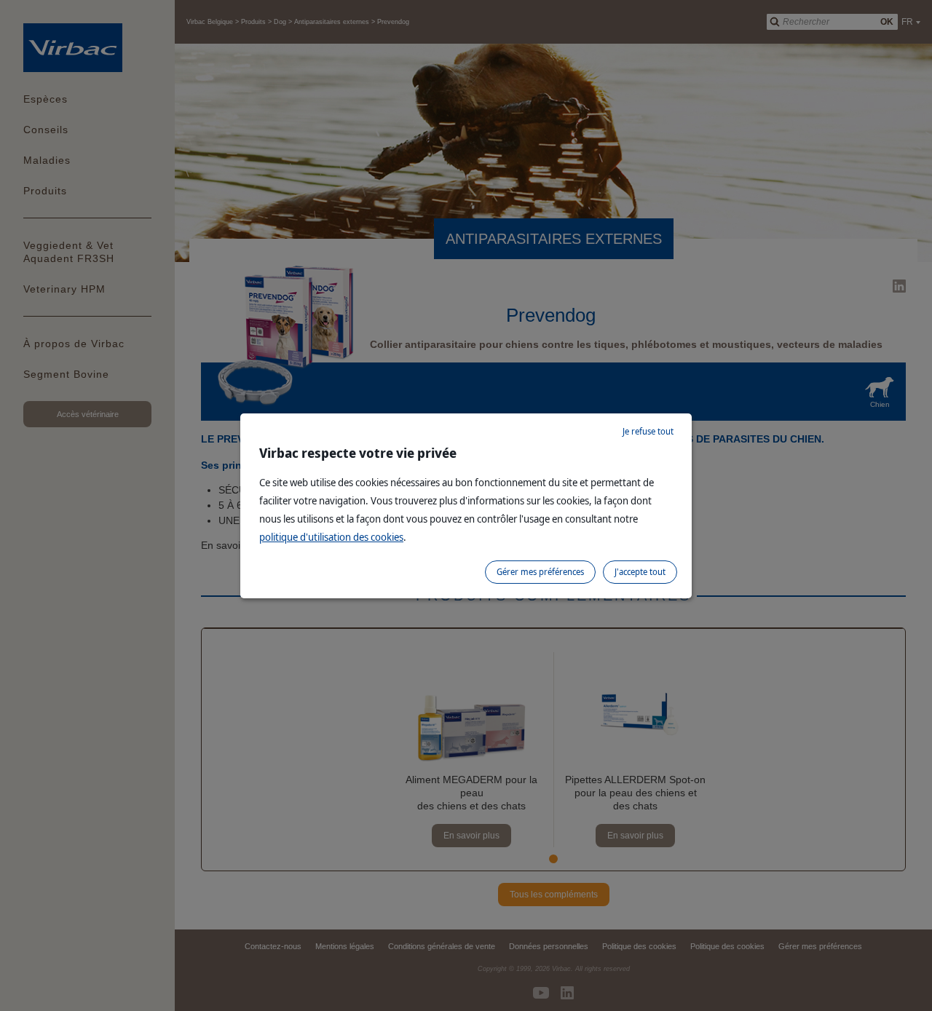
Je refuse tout (648, 431)
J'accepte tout (640, 572)
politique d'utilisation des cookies (331, 537)
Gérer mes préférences (540, 572)
